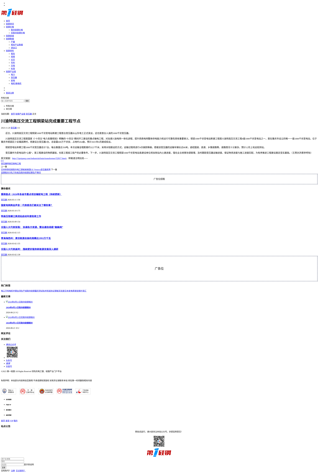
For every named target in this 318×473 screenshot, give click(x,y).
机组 (49, 291)
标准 (13, 69)
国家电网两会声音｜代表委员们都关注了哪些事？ (27, 205)
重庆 (37, 291)
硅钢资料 (10, 51)
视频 (13, 57)
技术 (45, 291)
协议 (53, 291)
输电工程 (17, 164)
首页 (8, 21)
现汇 (84, 291)
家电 (13, 80)
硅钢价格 (10, 27)
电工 (3, 291)
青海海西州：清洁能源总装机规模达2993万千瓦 (26, 238)
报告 (13, 54)
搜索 (27, 101)
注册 (13, 471)
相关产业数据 (17, 45)
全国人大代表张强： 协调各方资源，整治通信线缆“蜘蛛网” (32, 227)
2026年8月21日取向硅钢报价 (18, 307)
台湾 (19, 291)
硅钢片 (79, 291)
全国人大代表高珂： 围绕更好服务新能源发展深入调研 (29, 249)
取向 (29, 291)
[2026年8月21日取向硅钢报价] (19, 302)
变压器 (14, 77)
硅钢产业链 (11, 72)
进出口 (14, 48)
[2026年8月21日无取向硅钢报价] (20, 317)
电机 (11, 291)
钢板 (57, 291)
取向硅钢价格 (17, 30)
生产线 (24, 291)
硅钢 (33, 291)
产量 (13, 42)
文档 (13, 66)
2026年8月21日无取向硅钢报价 (19, 323)
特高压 (10, 164)
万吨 (7, 291)
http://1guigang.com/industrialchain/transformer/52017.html (39, 158)
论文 (13, 60)
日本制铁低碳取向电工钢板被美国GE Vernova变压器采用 (26, 170)
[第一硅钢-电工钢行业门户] (12, 16)
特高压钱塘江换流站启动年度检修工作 (21, 216)
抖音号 (9, 366)
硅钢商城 (10, 36)
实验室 (62, 291)
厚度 (75, 291)
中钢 (15, 291)
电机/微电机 (16, 83)
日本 (67, 291)
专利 (13, 63)
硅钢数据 (10, 39)
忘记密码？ (21, 471)
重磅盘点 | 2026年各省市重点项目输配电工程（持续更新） (31, 194)
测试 (41, 291)
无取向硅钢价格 (18, 33)
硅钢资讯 (10, 24)
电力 (13, 75)
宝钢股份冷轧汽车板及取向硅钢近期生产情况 (21, 172)
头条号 (9, 360)
